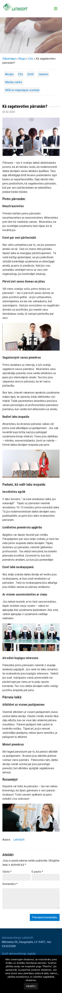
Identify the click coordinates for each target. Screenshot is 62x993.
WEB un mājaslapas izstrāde (22, 90)
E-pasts (37, 871)
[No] (57, 974)
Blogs (21, 58)
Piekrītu (31, 986)
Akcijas (9, 74)
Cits (30, 58)
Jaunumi (43, 74)
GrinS (30, 74)
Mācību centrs (13, 82)
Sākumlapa (9, 58)
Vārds (7, 871)
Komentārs (10, 884)
